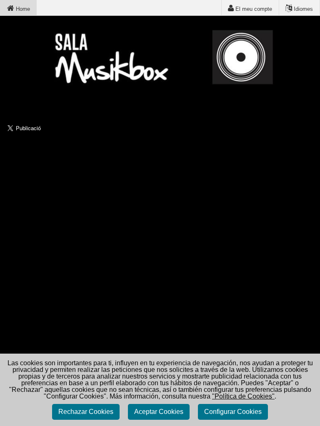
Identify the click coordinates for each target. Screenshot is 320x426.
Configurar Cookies (233, 411)
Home (22, 9)
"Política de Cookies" (243, 396)
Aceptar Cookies (158, 411)
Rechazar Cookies (85, 411)
